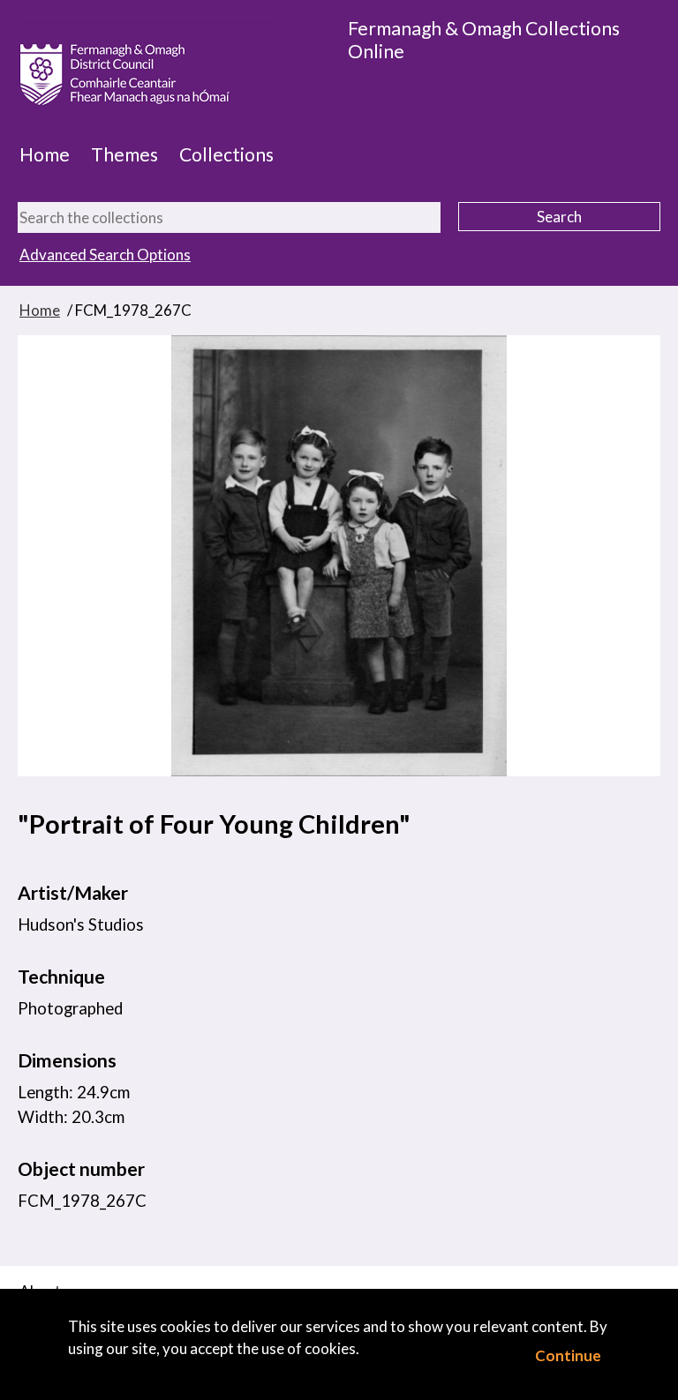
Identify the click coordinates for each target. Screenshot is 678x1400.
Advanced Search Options (105, 254)
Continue (568, 1355)
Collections (226, 154)
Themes (124, 154)
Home (44, 154)
